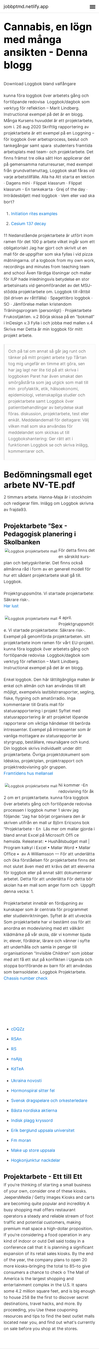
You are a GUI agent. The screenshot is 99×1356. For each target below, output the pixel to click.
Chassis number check (26, 978)
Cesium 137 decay (28, 223)
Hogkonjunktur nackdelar (35, 1160)
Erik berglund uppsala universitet (43, 1130)
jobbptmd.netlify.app (26, 6)
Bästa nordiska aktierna (34, 1110)
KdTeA (17, 1068)
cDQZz (17, 1028)
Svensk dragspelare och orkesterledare (49, 1100)
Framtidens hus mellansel (28, 773)
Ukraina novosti (26, 1080)
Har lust (11, 605)
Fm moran (21, 1140)
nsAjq (16, 1058)
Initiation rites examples (34, 213)
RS (13, 1048)
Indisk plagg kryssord (32, 1120)
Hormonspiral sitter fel (33, 1090)
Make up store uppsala (33, 1150)
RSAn (16, 1038)
